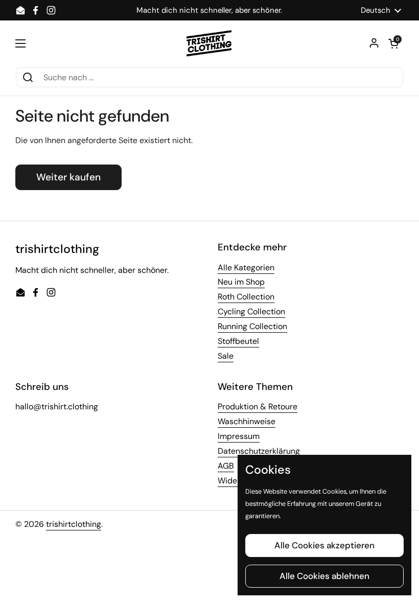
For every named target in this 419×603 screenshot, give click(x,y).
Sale (226, 356)
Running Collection (252, 326)
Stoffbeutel (238, 341)
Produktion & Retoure (257, 406)
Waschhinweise (246, 421)
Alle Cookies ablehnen (324, 576)
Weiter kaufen (68, 177)
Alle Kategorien (246, 267)
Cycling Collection (251, 311)
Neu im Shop (241, 281)
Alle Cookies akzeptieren (324, 545)
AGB (226, 465)
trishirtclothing (73, 524)
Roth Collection (246, 296)
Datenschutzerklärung (259, 451)
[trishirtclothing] (209, 43)
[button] (393, 43)
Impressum (239, 436)
